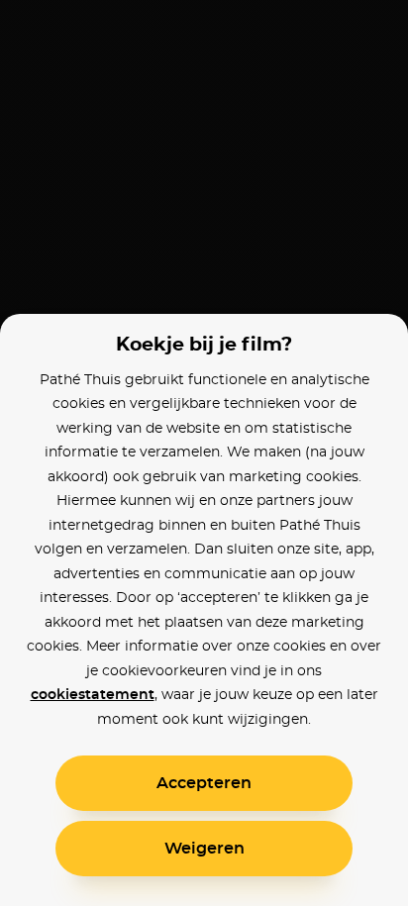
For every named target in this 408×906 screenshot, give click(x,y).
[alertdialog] (204, 453)
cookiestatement (92, 695)
